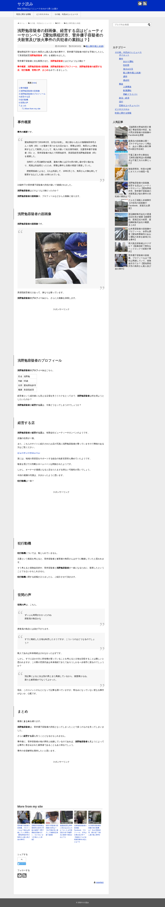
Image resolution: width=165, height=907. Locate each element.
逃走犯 (126, 80)
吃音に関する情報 (23, 14)
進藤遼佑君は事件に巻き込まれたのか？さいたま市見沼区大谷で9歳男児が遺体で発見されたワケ (66, 831)
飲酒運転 (127, 90)
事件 (121, 59)
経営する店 (24, 97)
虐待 (125, 76)
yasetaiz (100, 882)
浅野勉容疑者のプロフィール (32, 94)
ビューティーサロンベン (28, 453)
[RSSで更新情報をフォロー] (145, 3)
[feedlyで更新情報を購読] (140, 3)
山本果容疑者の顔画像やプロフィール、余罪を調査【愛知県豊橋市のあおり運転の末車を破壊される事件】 (139, 234)
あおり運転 (128, 61)
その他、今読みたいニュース (66, 14)
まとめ (22, 105)
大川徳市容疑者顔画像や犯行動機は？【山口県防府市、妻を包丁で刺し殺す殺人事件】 (94, 830)
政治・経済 (124, 98)
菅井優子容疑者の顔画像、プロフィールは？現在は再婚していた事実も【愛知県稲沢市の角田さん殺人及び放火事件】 (23, 832)
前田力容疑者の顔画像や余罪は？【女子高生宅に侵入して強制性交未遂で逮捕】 (52, 830)
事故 (121, 84)
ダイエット (124, 55)
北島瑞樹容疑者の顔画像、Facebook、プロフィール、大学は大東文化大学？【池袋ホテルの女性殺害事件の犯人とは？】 (80, 834)
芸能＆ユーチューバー (129, 105)
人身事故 (127, 87)
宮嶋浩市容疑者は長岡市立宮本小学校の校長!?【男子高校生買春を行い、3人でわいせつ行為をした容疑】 (38, 832)
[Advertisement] (61, 327)
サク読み (25, 4)
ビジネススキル (42, 14)
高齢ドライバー (130, 94)
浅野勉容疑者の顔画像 (29, 91)
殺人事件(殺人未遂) (95, 46)
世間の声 (23, 103)
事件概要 (23, 88)
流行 (121, 102)
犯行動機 (23, 100)
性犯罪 (126, 65)
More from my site (31, 108)
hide (34, 83)
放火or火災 (128, 69)
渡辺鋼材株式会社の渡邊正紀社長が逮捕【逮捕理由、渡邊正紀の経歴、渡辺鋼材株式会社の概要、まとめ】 (139, 219)
